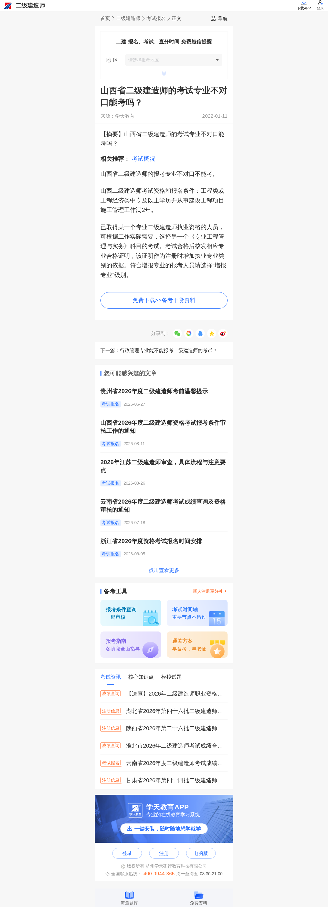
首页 (105, 18)
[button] (164, 60)
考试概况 (143, 158)
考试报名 (156, 18)
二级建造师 (128, 18)
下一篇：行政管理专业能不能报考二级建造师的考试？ (158, 350)
